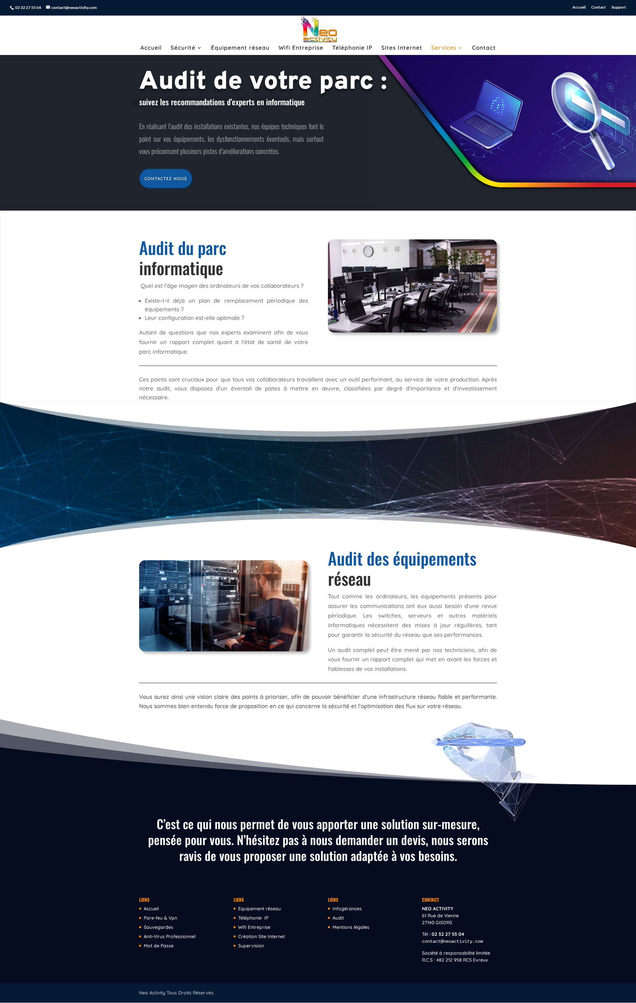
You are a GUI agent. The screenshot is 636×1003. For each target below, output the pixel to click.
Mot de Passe (159, 946)
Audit (338, 918)
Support (618, 7)
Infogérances (347, 909)
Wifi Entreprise (301, 48)
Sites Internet (401, 48)
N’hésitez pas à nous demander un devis (331, 839)
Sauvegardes (158, 927)
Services (443, 48)
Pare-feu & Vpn (160, 918)
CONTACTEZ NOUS (165, 178)
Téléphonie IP (352, 48)
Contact (598, 7)
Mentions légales (351, 927)
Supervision (251, 946)
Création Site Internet (261, 936)
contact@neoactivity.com (452, 941)
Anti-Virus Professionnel (169, 936)
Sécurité (183, 48)
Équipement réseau (240, 48)
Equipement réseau (259, 909)
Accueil (579, 7)
